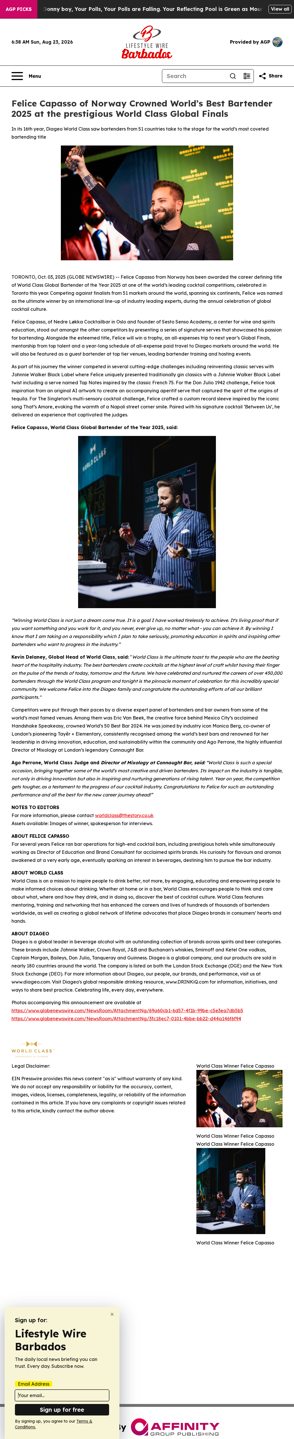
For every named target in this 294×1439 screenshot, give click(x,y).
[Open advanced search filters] (247, 76)
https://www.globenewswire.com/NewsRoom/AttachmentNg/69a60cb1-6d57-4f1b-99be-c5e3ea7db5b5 (127, 1010)
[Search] (233, 76)
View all (280, 9)
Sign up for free (62, 1409)
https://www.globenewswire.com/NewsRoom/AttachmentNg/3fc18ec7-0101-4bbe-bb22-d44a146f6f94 (126, 1018)
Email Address (33, 1384)
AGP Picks (19, 9)
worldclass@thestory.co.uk (124, 815)
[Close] (112, 1314)
